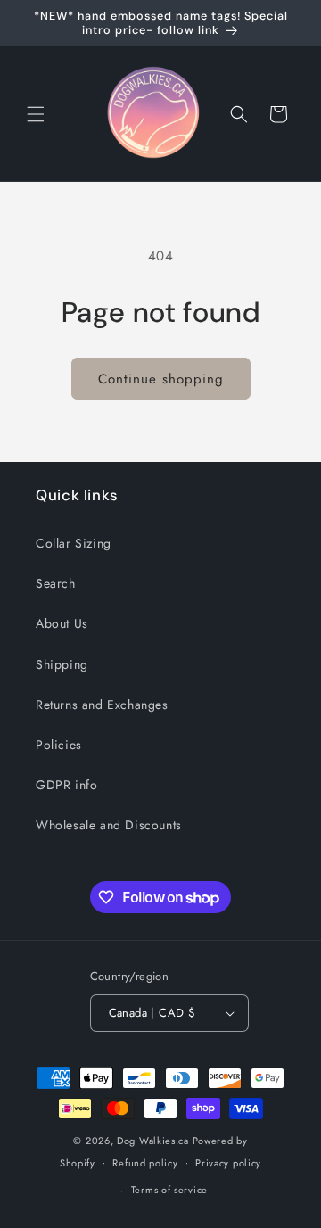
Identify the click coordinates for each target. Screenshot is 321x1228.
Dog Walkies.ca (153, 1140)
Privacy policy (228, 1163)
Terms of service (169, 1190)
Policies (59, 745)
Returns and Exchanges (102, 704)
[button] (35, 114)
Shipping (62, 664)
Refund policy (144, 1163)
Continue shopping (161, 379)
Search (56, 583)
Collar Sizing (73, 543)
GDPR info (66, 785)
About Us (62, 623)
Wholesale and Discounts (109, 825)
